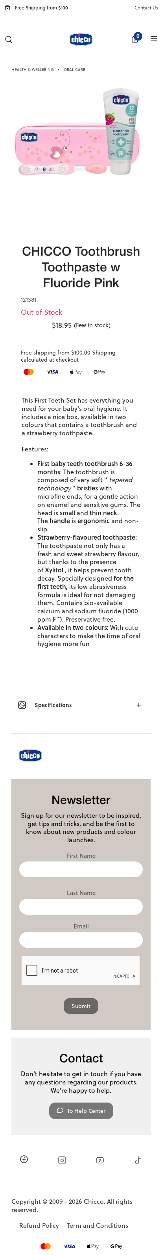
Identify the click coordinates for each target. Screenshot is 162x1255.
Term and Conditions (97, 1226)
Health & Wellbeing (32, 69)
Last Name (81, 893)
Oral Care (74, 69)
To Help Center (86, 1111)
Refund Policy (39, 1226)
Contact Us (146, 7)
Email (81, 926)
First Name (81, 856)
